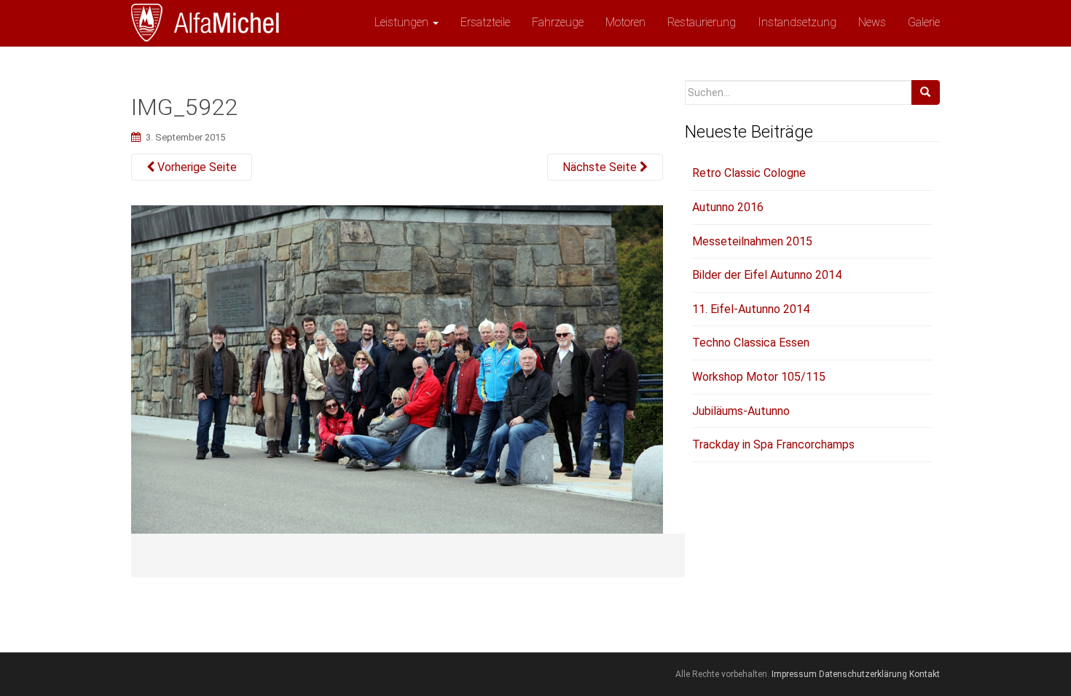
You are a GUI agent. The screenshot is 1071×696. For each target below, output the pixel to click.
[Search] (925, 92)
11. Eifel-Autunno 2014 (750, 309)
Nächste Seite (601, 167)
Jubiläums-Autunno (741, 411)
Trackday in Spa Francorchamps (773, 444)
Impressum (794, 674)
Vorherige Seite (195, 167)
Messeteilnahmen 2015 (752, 241)
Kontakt (924, 674)
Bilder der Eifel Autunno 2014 (767, 275)
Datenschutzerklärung (863, 674)
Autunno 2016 (728, 207)
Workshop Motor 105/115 (758, 377)
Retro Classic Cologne (749, 173)
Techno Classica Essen (750, 342)
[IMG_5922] (397, 381)
